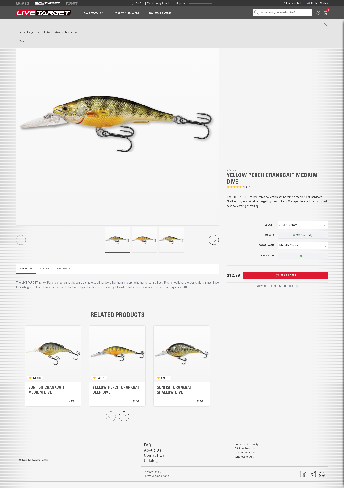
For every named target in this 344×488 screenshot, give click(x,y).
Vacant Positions (245, 452)
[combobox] (303, 225)
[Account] (317, 13)
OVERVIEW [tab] (26, 268)
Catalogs (152, 460)
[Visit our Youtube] (322, 474)
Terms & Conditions (156, 476)
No (35, 41)
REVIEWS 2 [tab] (63, 268)
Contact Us (154, 455)
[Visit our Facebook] (303, 474)
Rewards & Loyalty (246, 444)
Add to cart (288, 275)
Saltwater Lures (160, 12)
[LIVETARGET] (47, 3)
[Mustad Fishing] (24, 3)
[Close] (172, 24)
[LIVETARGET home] (43, 12)
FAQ (147, 445)
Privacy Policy (152, 471)
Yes (21, 41)
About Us (152, 450)
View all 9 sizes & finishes (275, 286)
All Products (93, 12)
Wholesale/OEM (245, 456)
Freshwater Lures (126, 12)
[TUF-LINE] (72, 3)
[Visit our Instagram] (313, 474)
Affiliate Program (245, 448)
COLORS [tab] (44, 268)
